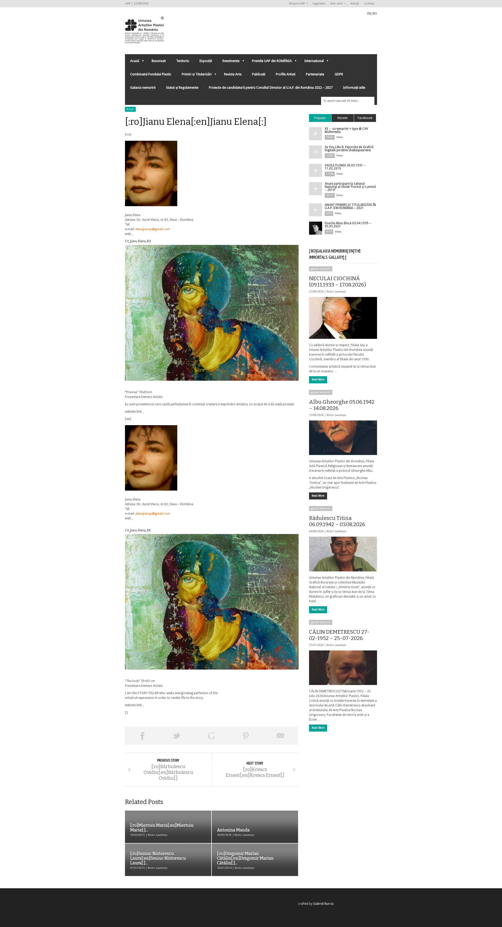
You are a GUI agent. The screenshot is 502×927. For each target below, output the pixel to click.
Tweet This (176, 736)
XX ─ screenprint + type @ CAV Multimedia (346, 130)
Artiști (130, 109)
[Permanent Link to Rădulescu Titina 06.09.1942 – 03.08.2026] (343, 554)
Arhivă (354, 3)
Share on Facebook (142, 736)
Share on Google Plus (211, 736)
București (159, 61)
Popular (320, 118)
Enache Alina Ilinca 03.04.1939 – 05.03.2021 (348, 224)
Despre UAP (295, 4)
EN (369, 13)
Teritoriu (182, 61)
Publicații (258, 74)
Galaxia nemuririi (143, 87)
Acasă (132, 62)
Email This (280, 736)
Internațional (311, 62)
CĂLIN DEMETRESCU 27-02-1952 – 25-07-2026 (339, 635)
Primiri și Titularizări (194, 75)
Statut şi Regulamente (182, 87)
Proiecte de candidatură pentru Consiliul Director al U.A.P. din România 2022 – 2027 (271, 87)
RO (375, 13)
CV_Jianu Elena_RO (138, 241)
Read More (318, 379)
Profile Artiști (285, 74)
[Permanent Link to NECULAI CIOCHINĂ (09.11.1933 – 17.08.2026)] (343, 318)
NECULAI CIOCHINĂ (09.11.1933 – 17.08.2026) (337, 281)
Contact (369, 3)
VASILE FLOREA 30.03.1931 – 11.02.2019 (345, 167)
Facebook (365, 118)
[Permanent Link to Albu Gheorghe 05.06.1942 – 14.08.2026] (343, 437)
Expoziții (205, 61)
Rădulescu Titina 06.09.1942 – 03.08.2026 (337, 521)
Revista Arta (233, 74)
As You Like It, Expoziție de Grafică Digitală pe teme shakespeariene (349, 148)
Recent (342, 118)
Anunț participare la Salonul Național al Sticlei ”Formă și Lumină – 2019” (350, 187)
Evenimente (228, 62)
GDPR (339, 74)
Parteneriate (315, 74)
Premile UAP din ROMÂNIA (269, 62)
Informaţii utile (354, 87)
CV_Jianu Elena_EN (138, 530)
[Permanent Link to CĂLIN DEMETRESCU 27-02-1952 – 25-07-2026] (343, 667)
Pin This (246, 736)
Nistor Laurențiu (336, 291)
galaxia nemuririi (321, 268)
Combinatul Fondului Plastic (150, 74)
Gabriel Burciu (323, 904)
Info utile (335, 4)
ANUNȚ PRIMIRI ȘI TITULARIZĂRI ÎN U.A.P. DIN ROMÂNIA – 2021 (350, 206)
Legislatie (319, 3)
